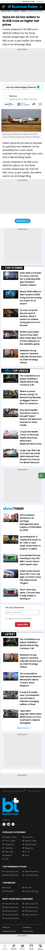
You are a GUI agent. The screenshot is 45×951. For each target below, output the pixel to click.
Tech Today (10, 840)
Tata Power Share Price (12, 918)
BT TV (27, 851)
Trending (8, 848)
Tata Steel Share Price (32, 875)
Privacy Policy (28, 931)
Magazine (29, 848)
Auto (27, 855)
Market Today (11, 837)
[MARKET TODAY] (13, 509)
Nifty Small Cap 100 (32, 891)
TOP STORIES (14, 268)
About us (6, 927)
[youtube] (8, 824)
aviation (23, 11)
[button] (40, 947)
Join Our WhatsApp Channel (21, 87)
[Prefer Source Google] (9, 104)
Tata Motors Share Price (12, 871)
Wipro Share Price (32, 914)
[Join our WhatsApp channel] (41, 477)
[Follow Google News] (23, 104)
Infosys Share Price (12, 911)
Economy (29, 837)
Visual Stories (30, 844)
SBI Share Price (31, 911)
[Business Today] (23, 6)
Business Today (28, 2)
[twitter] (13, 824)
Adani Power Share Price (32, 871)
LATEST (10, 634)
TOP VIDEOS (20, 370)
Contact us (26, 927)
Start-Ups (9, 851)
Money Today (31, 840)
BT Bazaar (40, 2)
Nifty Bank (9, 891)
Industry (8, 855)
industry (16, 11)
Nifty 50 (28, 887)
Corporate (9, 844)
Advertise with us (9, 931)
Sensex (8, 887)
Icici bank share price (12, 914)
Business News (6, 11)
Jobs (7, 859)
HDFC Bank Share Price (12, 875)
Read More (21, 221)
